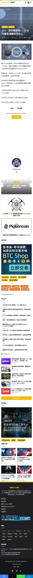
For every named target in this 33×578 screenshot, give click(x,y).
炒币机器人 (10, 536)
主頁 (4, 9)
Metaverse (18, 531)
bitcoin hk (13, 277)
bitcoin (3, 531)
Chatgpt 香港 (21, 440)
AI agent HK (24, 286)
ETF (13, 531)
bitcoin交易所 (22, 277)
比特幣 (3, 536)
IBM (12, 108)
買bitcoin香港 (13, 280)
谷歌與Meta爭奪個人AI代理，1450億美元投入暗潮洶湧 (8, 459)
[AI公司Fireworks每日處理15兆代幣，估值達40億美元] (24, 470)
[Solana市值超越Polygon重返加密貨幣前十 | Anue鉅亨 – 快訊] (6, 391)
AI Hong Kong (5, 440)
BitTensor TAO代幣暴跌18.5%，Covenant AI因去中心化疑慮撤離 (8, 477)
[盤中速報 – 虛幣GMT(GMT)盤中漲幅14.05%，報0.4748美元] (6, 384)
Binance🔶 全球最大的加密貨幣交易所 (10, 552)
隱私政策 (3, 501)
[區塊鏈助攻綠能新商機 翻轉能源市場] (6, 369)
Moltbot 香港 (25, 289)
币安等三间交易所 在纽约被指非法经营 (14, 98)
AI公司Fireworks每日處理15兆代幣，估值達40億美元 (24, 477)
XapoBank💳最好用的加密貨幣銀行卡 (10, 554)
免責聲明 (3, 511)
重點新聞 (11, 27)
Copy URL (16, 117)
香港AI (13, 440)
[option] (16, 185)
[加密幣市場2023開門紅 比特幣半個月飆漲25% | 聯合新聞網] (6, 376)
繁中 (15, 566)
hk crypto (4, 280)
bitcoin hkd (5, 277)
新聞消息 (8, 9)
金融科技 (10, 539)
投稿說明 (3, 509)
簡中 (18, 566)
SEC (29, 531)
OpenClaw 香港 (6, 286)
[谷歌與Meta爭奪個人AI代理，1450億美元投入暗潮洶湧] (8, 452)
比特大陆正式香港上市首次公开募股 (13, 102)
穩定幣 (21, 536)
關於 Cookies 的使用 (6, 504)
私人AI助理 (5, 289)
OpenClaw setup (14, 289)
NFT (25, 531)
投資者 (25, 533)
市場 (20, 533)
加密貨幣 (10, 533)
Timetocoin (6, 37)
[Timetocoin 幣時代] (8, 2)
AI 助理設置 (16, 286)
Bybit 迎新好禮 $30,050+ (7, 294)
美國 (26, 536)
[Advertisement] (16, 139)
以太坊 (3, 533)
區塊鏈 (20, 108)
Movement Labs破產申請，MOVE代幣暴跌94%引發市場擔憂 (16, 186)
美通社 (3, 539)
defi (9, 531)
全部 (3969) (16, 398)
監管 (16, 536)
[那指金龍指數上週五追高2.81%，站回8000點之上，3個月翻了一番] (6, 361)
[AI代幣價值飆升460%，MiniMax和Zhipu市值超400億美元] (24, 452)
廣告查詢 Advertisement (8, 506)
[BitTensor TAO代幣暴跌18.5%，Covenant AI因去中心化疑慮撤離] (8, 470)
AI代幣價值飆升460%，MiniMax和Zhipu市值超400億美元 (23, 459)
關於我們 (3, 498)
